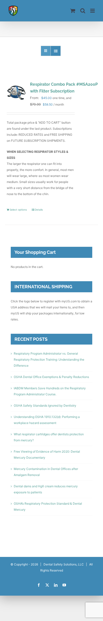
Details (39, 209)
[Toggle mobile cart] (72, 10)
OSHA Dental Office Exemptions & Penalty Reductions (51, 377)
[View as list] (55, 51)
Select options (18, 209)
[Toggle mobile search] (82, 10)
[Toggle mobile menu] (93, 10)
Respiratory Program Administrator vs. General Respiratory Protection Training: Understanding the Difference (49, 359)
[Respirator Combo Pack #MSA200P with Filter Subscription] (15, 92)
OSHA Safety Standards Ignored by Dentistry (45, 405)
